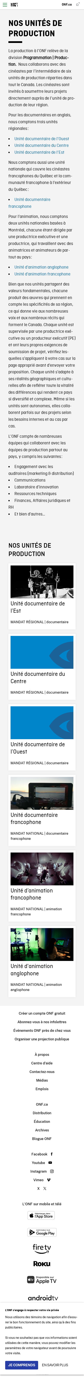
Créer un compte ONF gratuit (42, 1013)
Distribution (42, 1113)
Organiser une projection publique (42, 1039)
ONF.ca (42, 1104)
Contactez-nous (42, 1072)
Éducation (42, 1122)
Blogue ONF (42, 1139)
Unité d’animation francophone (42, 274)
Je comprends (21, 1365)
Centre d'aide (42, 1063)
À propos (42, 1055)
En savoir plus (55, 1365)
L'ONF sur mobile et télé (41, 1204)
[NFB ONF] (14, 4)
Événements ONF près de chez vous (42, 1031)
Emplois (42, 1089)
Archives (42, 1130)
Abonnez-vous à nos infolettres (41, 1022)
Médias (42, 1080)
